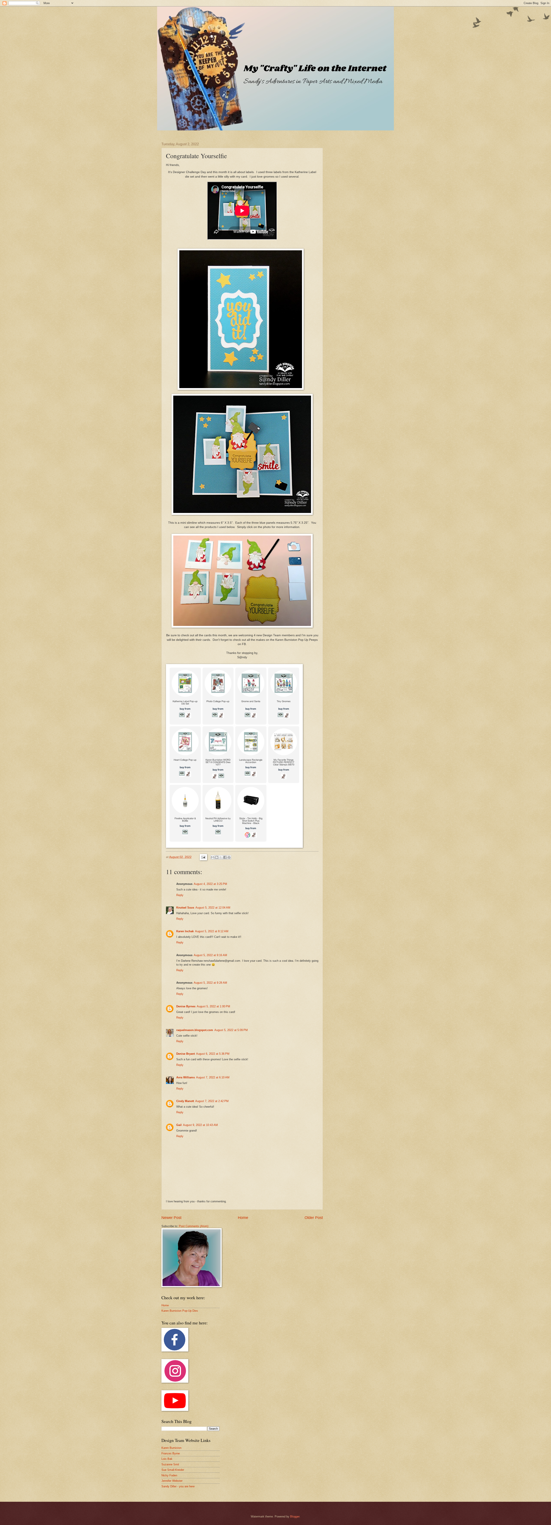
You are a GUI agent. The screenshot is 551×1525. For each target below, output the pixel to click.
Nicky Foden (169, 1475)
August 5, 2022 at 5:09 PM (231, 1030)
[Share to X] (221, 857)
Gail (179, 1125)
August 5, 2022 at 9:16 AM (210, 955)
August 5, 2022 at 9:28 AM (210, 982)
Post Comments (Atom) (193, 1226)
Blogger (294, 1516)
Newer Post (171, 1217)
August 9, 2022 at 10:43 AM (200, 1125)
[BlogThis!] (217, 857)
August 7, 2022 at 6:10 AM (212, 1077)
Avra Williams (185, 1077)
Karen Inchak (185, 931)
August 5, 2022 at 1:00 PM (213, 1006)
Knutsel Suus (185, 907)
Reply (179, 895)
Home (243, 1217)
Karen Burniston (171, 1447)
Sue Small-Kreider (172, 1469)
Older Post (314, 1217)
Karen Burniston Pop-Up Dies (179, 1310)
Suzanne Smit (170, 1464)
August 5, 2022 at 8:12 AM (211, 931)
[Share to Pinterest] (229, 857)
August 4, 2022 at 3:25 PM (210, 884)
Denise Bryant (185, 1053)
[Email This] (212, 857)
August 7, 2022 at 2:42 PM (212, 1101)
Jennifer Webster (172, 1480)
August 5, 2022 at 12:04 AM (212, 907)
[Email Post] (203, 857)
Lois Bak (166, 1458)
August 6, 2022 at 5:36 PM (212, 1053)
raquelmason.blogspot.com (194, 1030)
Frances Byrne (170, 1453)
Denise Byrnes (185, 1006)
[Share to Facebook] (225, 857)
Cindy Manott (185, 1101)
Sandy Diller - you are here (178, 1486)
